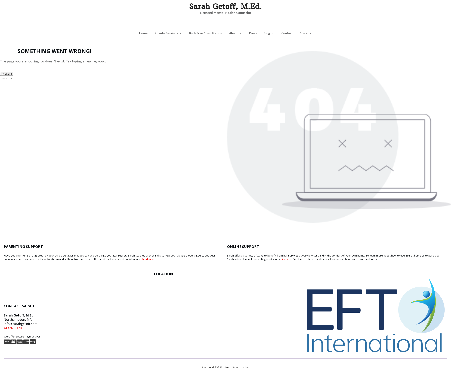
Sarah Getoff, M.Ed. (225, 6)
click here (286, 259)
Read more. (148, 259)
